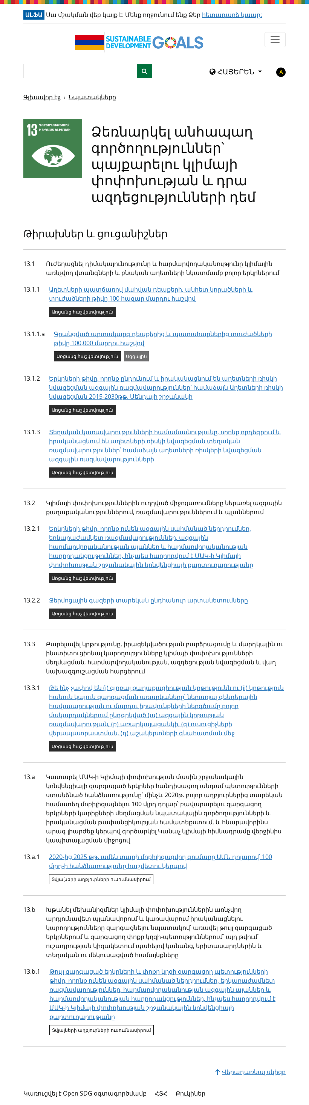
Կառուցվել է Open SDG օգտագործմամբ (85, 1093)
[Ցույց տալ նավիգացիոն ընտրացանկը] (275, 39)
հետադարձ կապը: (232, 15)
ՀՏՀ (161, 1093)
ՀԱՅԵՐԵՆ (236, 72)
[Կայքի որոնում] (144, 71)
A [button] (281, 72)
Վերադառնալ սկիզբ (254, 1072)
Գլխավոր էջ (42, 97)
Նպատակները (92, 97)
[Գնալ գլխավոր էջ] (141, 42)
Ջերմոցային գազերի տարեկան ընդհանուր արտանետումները (148, 600)
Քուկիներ (190, 1093)
